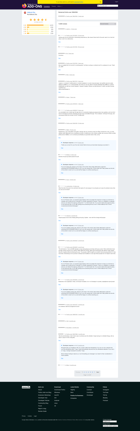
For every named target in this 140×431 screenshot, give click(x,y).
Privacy (24, 416)
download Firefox (78, 2)
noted (35, 419)
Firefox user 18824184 (71, 16)
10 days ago (81, 123)
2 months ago (81, 304)
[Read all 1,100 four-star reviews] (38, 27)
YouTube (105, 392)
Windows (57, 392)
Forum (40, 406)
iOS (55, 398)
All (55, 406)
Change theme (106, 423)
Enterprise (74, 398)
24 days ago (76, 186)
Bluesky (105, 398)
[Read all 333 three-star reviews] (38, 29)
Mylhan (68, 154)
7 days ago (72, 97)
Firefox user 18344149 (71, 123)
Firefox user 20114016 (71, 35)
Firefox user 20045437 (71, 240)
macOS (56, 395)
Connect (89, 389)
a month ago (74, 215)
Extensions (47, 6)
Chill (67, 321)
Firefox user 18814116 (71, 81)
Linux (56, 403)
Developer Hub (42, 398)
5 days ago (80, 63)
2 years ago (81, 16)
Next (97, 372)
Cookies (30, 416)
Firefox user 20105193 (71, 63)
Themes (53, 6)
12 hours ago (81, 35)
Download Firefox (59, 389)
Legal (35, 416)
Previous (78, 372)
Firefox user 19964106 (71, 314)
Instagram (106, 389)
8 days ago (80, 110)
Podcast (105, 400)
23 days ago (73, 179)
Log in (116, 1)
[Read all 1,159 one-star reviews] (38, 33)
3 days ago (71, 53)
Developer (90, 395)
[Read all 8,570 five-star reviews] (38, 25)
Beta (72, 392)
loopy (67, 179)
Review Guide (42, 411)
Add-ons (41, 387)
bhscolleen (69, 327)
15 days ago (81, 142)
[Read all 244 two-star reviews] (38, 31)
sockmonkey (69, 186)
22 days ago (73, 154)
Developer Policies (43, 400)
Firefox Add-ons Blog (44, 392)
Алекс (67, 97)
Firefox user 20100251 (71, 103)
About (40, 389)
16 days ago (73, 129)
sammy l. (68, 29)
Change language (107, 419)
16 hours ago (81, 47)
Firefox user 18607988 (72, 334)
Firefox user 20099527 (71, 110)
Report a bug (42, 408)
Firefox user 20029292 (71, 279)
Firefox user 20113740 (71, 47)
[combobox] (107, 6)
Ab (67, 53)
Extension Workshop (44, 395)
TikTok (105, 395)
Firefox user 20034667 (71, 247)
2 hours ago (74, 29)
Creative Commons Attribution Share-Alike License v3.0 (71, 419)
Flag (59, 41)
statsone (68, 215)
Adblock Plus (31, 12)
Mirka (67, 365)
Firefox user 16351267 (71, 304)
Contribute (90, 392)
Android (56, 400)
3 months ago (73, 365)
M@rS (67, 129)
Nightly (73, 389)
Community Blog (43, 403)
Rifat (67, 74)
